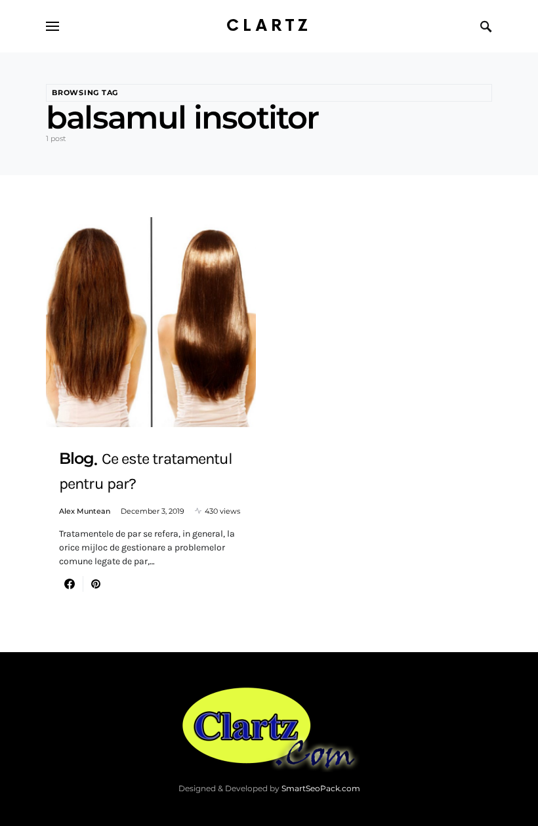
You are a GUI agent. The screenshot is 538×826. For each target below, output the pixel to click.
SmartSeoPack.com (320, 788)
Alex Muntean (84, 511)
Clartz (269, 25)
